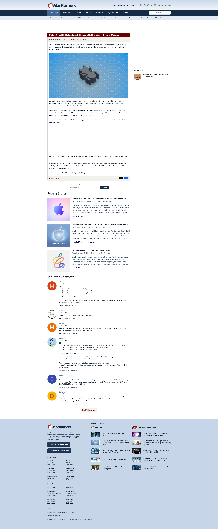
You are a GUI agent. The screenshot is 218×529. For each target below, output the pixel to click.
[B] (52, 383)
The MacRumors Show (147, 428)
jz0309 (61, 310)
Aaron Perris (69, 499)
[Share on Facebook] (126, 178)
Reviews (99, 13)
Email (48, 464)
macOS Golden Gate (129, 18)
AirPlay (51, 115)
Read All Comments (88, 410)
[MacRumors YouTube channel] (158, 5)
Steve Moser (51, 499)
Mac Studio (64, 18)
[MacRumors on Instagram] (144, 5)
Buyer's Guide (112, 13)
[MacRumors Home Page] (61, 5)
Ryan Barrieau (70, 491)
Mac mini (53, 18)
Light (85, 519)
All (169, 18)
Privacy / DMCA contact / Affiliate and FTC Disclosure (62, 512)
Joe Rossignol (106, 201)
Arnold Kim (50, 461)
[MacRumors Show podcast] (141, 5)
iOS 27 (102, 18)
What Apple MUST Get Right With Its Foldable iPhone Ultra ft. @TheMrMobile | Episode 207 (157, 443)
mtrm (61, 282)
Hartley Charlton (52, 484)
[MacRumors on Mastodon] (155, 5)
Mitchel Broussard (52, 476)
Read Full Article (77, 216)
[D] (52, 400)
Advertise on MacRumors (59, 451)
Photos (73, 113)
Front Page (54, 13)
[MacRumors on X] (151, 5)
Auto (82, 519)
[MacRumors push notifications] (162, 5)
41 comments (54, 178)
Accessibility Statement (53, 515)
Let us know (130, 5)
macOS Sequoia (82, 173)
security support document (73, 101)
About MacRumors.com (58, 444)
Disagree (74, 305)
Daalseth (62, 392)
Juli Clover (82, 39)
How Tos (88, 13)
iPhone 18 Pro (77, 18)
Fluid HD (77, 519)
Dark (89, 519)
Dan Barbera (51, 491)
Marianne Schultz (71, 484)
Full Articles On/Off (64, 519)
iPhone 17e (158, 18)
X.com (53, 464)
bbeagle (61, 338)
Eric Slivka (69, 461)
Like (69, 305)
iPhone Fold (91, 18)
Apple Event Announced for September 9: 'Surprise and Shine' (100, 225)
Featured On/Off (52, 519)
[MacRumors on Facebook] (148, 5)
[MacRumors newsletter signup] (169, 5)
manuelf (61, 323)
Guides (78, 13)
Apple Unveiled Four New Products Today (91, 250)
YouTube (98, 428)
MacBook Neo (145, 18)
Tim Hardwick (70, 476)
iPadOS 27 (113, 18)
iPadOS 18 (71, 173)
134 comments (89, 242)
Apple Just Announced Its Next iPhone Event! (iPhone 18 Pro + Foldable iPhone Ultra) (116, 443)
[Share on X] (121, 178)
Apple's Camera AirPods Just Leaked (115, 459)
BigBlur (61, 375)
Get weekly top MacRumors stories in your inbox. (89, 184)
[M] (52, 290)
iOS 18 (64, 173)
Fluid (72, 519)
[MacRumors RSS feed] (166, 5)
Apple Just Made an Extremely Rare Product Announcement (99, 199)
